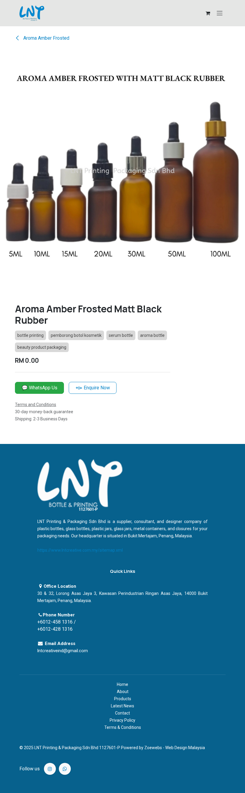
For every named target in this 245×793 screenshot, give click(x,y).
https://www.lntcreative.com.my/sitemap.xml (80, 550)
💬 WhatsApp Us (39, 388)
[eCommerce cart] (208, 13)
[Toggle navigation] (220, 13)
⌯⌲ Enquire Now (93, 388)
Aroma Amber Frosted (45, 38)
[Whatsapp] (65, 769)
